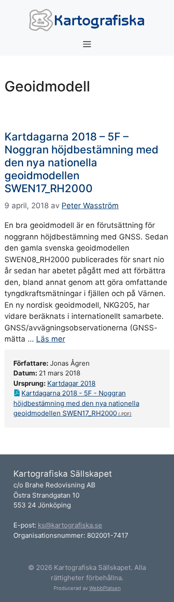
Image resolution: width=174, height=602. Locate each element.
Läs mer (50, 338)
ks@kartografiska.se (70, 525)
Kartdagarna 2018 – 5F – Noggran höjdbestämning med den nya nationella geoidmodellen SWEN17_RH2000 (81, 162)
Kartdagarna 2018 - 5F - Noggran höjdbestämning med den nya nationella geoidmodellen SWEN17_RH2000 (76, 403)
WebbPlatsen (105, 588)
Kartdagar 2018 (71, 383)
